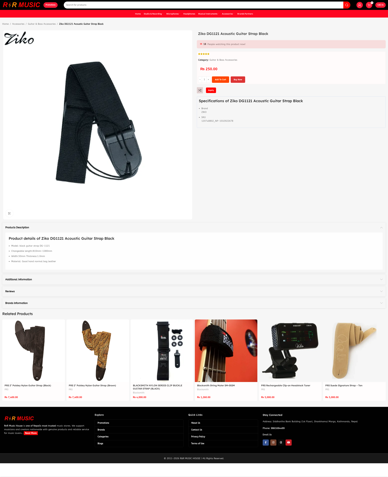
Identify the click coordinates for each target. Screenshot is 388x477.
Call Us (380, 5)
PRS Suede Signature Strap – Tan (343, 385)
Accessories (18, 24)
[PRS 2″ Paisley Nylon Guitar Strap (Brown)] (97, 350)
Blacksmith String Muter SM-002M (216, 385)
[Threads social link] (281, 442)
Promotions (50, 5)
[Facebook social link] (266, 442)
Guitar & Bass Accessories (42, 24)
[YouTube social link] (289, 442)
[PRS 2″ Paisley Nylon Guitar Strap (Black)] (33, 350)
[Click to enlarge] (9, 213)
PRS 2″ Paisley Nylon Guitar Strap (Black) (28, 385)
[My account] (359, 5)
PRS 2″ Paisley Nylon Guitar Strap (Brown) (92, 385)
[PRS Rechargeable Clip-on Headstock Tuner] (290, 350)
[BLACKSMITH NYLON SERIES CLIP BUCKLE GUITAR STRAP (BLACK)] (162, 350)
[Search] (346, 5)
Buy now (238, 79)
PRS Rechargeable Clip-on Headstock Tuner (285, 385)
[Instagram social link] (273, 442)
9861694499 (278, 428)
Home (5, 24)
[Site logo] (21, 4)
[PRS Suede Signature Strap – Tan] (354, 350)
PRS (6, 389)
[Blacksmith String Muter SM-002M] (226, 350)
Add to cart (220, 79)
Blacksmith (138, 392)
